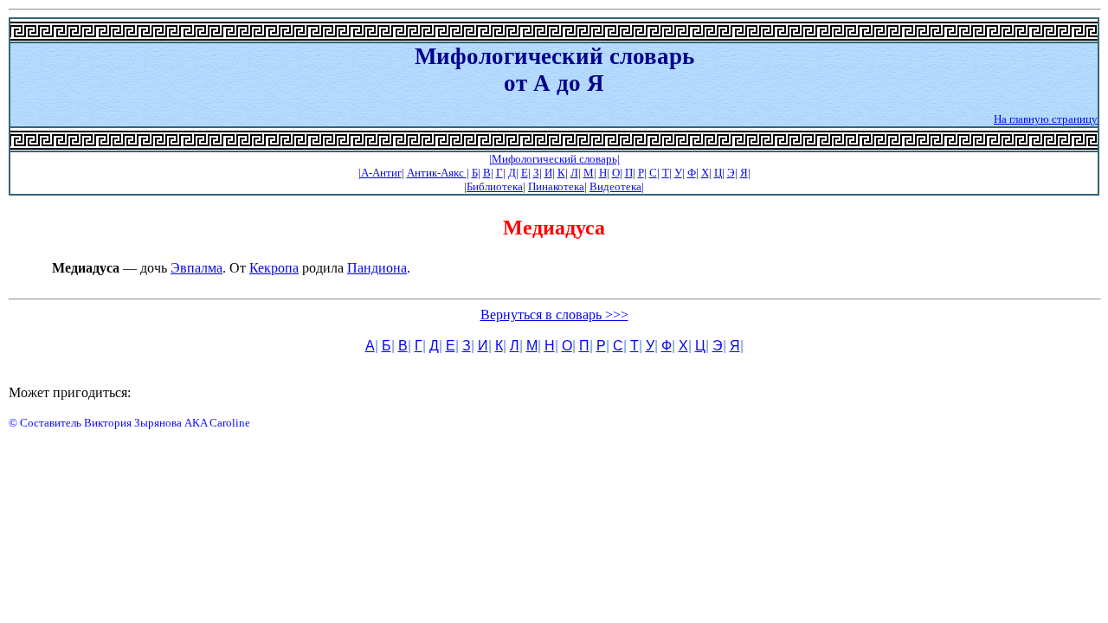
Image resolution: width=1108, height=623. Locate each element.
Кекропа (274, 267)
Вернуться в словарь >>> (554, 314)
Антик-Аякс (437, 172)
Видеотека (615, 186)
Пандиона (377, 267)
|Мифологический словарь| (554, 158)
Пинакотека (556, 186)
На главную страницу (1046, 118)
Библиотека (495, 186)
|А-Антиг (380, 172)
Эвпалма (196, 267)
